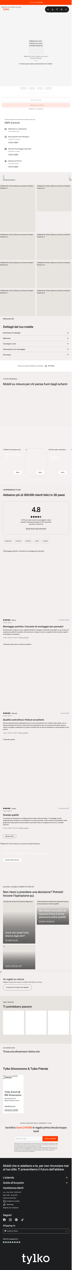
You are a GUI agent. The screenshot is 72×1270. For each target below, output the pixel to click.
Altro (18, 472)
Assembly (8, 541)
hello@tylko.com (9, 1106)
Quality (45, 541)
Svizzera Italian (12, 1231)
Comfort (18, 541)
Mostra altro (9, 836)
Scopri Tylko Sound (12, 860)
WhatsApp (51, 366)
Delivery (28, 541)
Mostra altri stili (8, 318)
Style (37, 541)
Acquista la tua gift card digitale (17, 987)
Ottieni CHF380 (50, 1138)
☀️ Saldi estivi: (36, 2)
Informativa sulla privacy (48, 1150)
